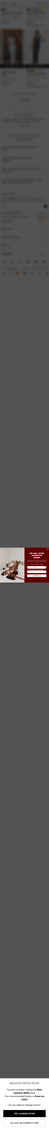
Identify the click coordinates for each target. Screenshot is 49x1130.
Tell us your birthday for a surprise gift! (35, 569)
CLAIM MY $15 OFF (37, 575)
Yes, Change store (24, 1113)
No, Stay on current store (24, 1123)
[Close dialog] (48, 549)
